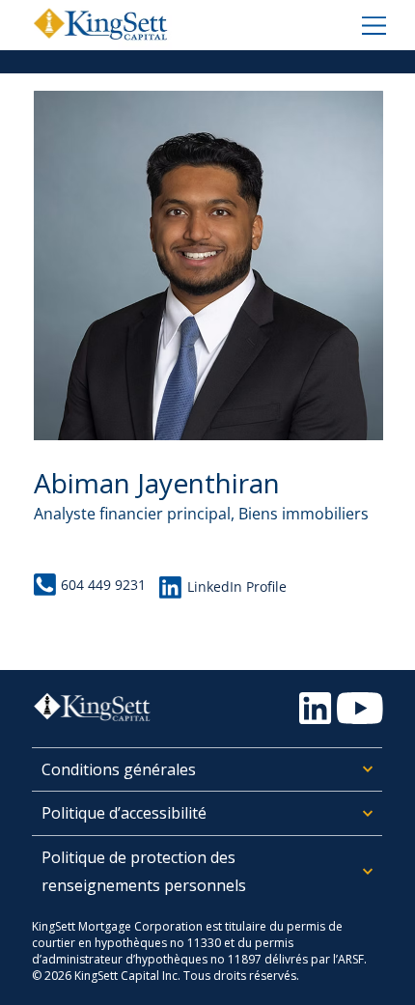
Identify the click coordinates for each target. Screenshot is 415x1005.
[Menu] (372, 25)
